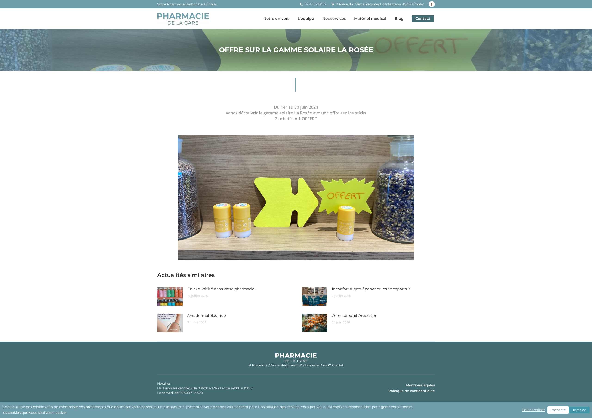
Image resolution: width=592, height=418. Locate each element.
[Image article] (170, 296)
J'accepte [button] (558, 410)
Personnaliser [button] (533, 410)
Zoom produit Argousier (354, 315)
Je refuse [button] (579, 410)
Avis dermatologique (206, 315)
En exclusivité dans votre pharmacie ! (221, 289)
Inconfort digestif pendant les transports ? (371, 289)
